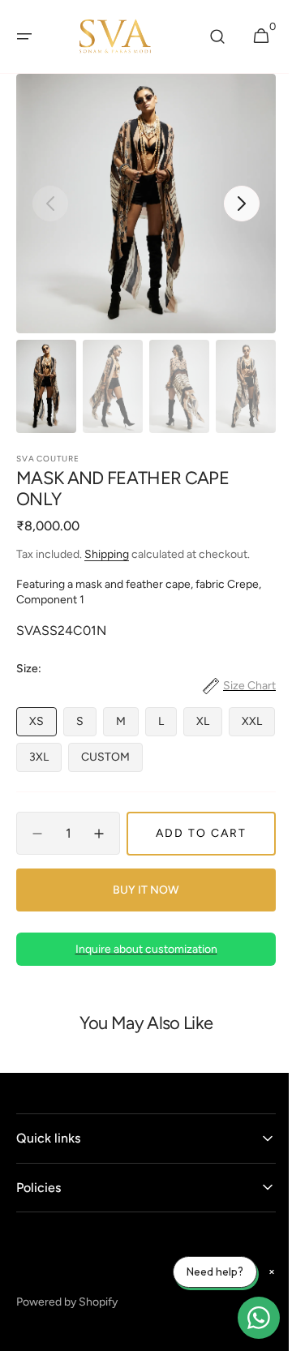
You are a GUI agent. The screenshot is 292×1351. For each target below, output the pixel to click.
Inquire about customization (140, 949)
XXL (45, 761)
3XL (98, 761)
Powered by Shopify (67, 1302)
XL (209, 725)
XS (43, 725)
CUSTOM (164, 761)
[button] (24, 36)
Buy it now (140, 890)
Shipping (106, 554)
